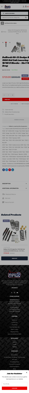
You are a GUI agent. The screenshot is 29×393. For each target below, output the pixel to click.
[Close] (26, 372)
